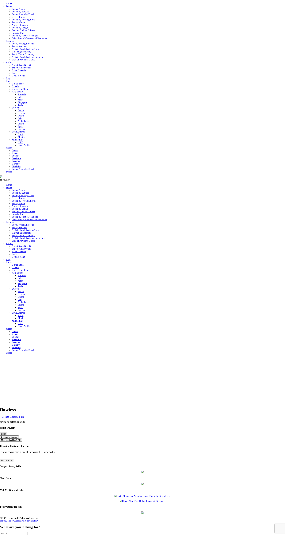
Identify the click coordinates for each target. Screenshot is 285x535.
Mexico (21, 137)
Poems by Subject (20, 11)
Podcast (15, 155)
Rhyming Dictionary (21, 51)
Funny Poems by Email (23, 14)
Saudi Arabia (24, 145)
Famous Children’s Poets (23, 30)
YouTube (16, 166)
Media (9, 147)
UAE (20, 142)
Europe (15, 107)
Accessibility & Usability (26, 520)
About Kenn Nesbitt (21, 65)
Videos (15, 153)
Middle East (17, 139)
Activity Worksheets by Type (25, 49)
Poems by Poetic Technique (25, 35)
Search (9, 171)
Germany (22, 113)
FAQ (14, 73)
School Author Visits (21, 67)
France (21, 110)
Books (9, 81)
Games (15, 150)
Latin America (18, 131)
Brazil (20, 134)
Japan (20, 99)
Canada (15, 86)
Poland (21, 123)
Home (9, 3)
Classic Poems (18, 17)
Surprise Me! (18, 33)
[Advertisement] (142, 377)
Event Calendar (19, 70)
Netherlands (23, 121)
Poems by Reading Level (23, 19)
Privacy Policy (7, 520)
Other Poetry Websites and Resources (29, 38)
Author (9, 62)
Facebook (16, 158)
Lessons (10, 41)
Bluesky (16, 163)
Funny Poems (18, 9)
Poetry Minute (18, 22)
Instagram (16, 161)
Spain (20, 126)
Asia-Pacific (17, 91)
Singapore (22, 102)
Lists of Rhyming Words (23, 59)
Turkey (21, 105)
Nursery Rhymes (20, 25)
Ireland (21, 115)
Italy (20, 118)
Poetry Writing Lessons (23, 43)
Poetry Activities (19, 46)
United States (18, 83)
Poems (9, 6)
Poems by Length (20, 27)
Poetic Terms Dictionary (23, 54)
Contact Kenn (18, 75)
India (20, 97)
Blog (8, 78)
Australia (22, 94)
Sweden (21, 129)
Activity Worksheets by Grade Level (29, 57)
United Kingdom (20, 89)
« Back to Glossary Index (12, 417)
